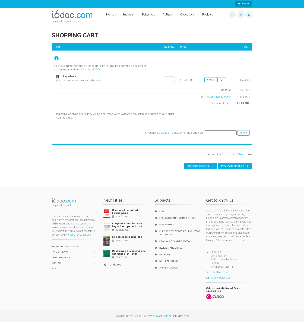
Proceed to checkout (232, 166)
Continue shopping (198, 166)
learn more (235, 240)
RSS (54, 268)
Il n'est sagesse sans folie (127, 237)
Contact (57, 263)
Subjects (128, 14)
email (70, 234)
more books (114, 264)
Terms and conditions (65, 246)
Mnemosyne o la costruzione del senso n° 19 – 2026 (129, 252)
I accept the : (229, 154)
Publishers (148, 14)
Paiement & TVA (90, 69)
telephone (85, 234)
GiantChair (161, 316)
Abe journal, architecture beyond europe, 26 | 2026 (127, 225)
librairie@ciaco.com (222, 277)
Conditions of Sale (232, 154)
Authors (168, 14)
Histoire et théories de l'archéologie (125, 211)
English (245, 3)
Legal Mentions (61, 257)
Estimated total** (220, 103)
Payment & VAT (60, 252)
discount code (169, 132)
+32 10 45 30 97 (220, 272)
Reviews (207, 14)
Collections (187, 14)
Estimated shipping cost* (216, 96)
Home (110, 14)
